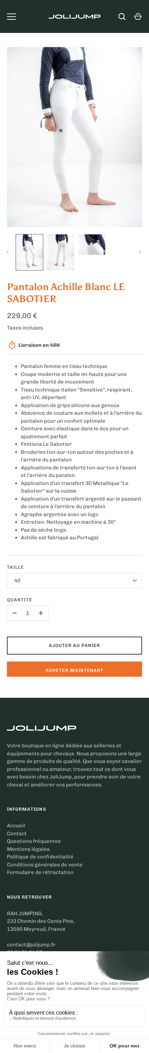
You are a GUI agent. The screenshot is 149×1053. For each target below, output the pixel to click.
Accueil (16, 825)
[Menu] (11, 16)
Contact (17, 833)
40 (17, 580)
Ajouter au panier (74, 645)
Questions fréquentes (34, 841)
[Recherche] (122, 16)
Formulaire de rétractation (40, 872)
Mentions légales (28, 849)
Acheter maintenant (74, 670)
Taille (15, 567)
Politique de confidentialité (40, 857)
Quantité (19, 599)
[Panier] (138, 16)
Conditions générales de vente (44, 865)
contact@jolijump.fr (31, 945)
